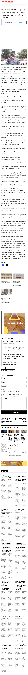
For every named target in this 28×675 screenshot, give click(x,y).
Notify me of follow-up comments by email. (12, 394)
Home (2, 9)
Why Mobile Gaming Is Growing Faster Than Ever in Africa (14, 342)
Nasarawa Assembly (8, 370)
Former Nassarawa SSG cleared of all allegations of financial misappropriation (6, 299)
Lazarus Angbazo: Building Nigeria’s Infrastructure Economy (24, 440)
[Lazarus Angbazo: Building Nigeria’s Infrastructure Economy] (24, 431)
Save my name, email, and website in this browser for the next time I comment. (12, 390)
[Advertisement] (14, 35)
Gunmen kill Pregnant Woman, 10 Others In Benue (21, 420)
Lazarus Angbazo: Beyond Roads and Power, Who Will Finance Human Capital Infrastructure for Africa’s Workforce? (6, 547)
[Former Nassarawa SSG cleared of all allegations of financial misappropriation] (6, 292)
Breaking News (16, 435)
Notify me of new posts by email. (10, 395)
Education (7, 9)
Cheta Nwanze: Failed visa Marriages (7, 617)
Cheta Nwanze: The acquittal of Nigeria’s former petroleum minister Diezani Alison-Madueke (13, 356)
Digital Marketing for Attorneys (20, 617)
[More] (25, 22)
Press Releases (10, 435)
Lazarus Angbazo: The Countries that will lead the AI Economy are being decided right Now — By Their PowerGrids (20, 585)
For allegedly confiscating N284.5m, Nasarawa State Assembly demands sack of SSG (18, 284)
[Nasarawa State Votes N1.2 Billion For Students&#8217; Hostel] (6, 276)
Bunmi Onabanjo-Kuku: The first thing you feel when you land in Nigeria (20, 646)
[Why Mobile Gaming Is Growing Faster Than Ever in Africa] (4, 431)
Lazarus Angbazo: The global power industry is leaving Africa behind (6, 646)
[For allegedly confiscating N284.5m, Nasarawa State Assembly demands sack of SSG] (18, 276)
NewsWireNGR (4, 451)
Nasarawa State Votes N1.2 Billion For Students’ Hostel (6, 282)
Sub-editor (5, 17)
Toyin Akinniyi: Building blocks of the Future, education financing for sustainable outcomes (13, 348)
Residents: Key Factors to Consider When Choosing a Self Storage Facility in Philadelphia (20, 546)
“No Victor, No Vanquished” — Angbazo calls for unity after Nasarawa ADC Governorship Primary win (6, 585)
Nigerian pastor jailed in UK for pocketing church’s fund (6, 420)
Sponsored (4, 434)
